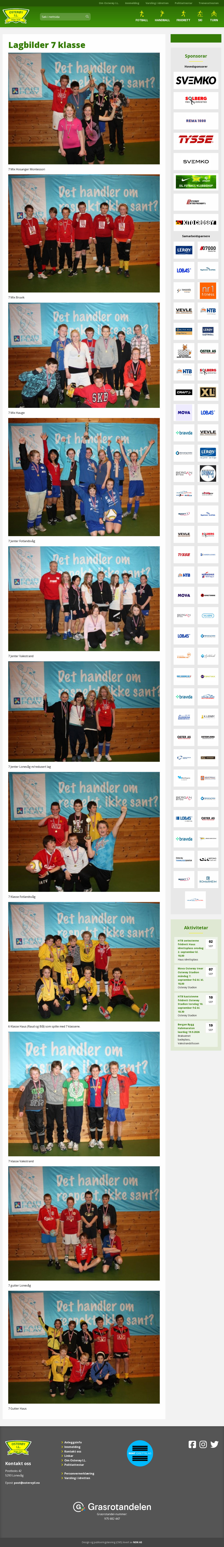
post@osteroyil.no (27, 1483)
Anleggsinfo (73, 1442)
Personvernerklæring (79, 1473)
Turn (214, 20)
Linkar (68, 1456)
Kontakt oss (72, 1451)
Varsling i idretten (157, 3)
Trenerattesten (209, 3)
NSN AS (137, 1542)
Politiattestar (183, 3)
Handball (162, 20)
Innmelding (132, 3)
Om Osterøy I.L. (109, 3)
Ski (200, 20)
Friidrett (183, 20)
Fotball (142, 20)
